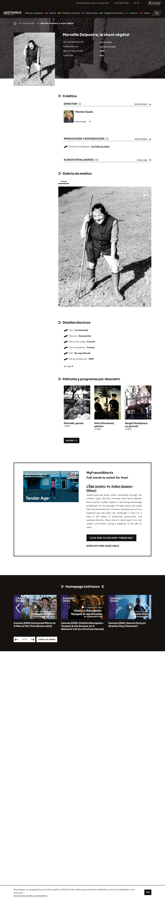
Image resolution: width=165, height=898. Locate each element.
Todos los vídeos (46, 639)
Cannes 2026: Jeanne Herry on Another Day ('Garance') (79, 625)
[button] (145, 194)
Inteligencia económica (113, 13)
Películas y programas (34, 13)
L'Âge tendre (95, 486)
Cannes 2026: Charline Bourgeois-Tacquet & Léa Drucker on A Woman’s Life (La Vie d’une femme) (35, 626)
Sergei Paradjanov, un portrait (136, 425)
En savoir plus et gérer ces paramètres (30, 895)
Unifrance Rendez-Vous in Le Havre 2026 (92, 3)
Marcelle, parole (73, 423)
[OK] (148, 892)
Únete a (147, 13)
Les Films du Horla (108, 46)
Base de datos (92, 13)
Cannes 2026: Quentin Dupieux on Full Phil (129, 625)
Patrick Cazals (106, 42)
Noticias (52, 13)
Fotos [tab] (64, 181)
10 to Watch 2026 (121, 3)
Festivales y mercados (71, 13)
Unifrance (134, 13)
